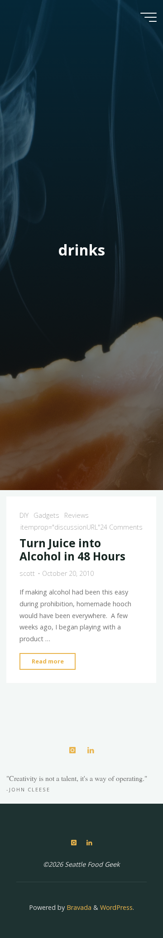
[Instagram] (72, 750)
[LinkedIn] (90, 750)
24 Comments (121, 527)
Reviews (77, 515)
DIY (24, 515)
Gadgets (46, 515)
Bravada (78, 907)
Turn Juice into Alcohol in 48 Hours (72, 549)
